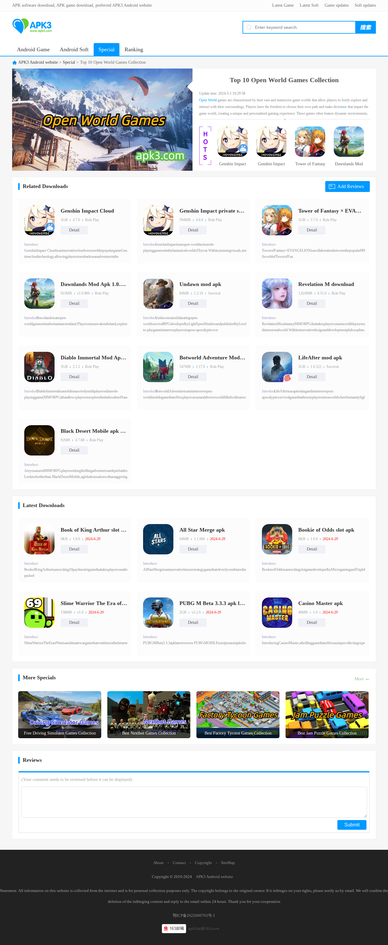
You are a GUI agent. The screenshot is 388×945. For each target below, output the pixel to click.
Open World (208, 100)
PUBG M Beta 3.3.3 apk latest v (212, 603)
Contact (179, 862)
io (342, 107)
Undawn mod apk (200, 284)
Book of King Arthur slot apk (94, 530)
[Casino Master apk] (277, 612)
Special (107, 49)
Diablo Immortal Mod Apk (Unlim (94, 358)
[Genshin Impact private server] (271, 155)
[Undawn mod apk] (158, 293)
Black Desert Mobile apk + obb (94, 431)
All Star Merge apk (202, 530)
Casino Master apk (320, 603)
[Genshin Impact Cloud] (232, 155)
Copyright (203, 862)
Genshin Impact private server (271, 166)
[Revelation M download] (277, 293)
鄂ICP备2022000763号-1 (194, 915)
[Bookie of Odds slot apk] (277, 539)
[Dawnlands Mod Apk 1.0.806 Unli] (349, 155)
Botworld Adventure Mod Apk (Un (212, 358)
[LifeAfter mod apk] (277, 367)
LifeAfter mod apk (320, 358)
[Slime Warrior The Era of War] (39, 612)
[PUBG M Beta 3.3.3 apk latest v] (158, 612)
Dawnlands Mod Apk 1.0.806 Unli (349, 166)
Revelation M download (326, 284)
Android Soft (74, 49)
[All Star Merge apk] (158, 539)
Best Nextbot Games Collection (149, 733)
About (158, 862)
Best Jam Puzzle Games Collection (327, 733)
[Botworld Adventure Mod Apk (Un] (158, 367)
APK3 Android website (38, 62)
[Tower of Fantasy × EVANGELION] (310, 155)
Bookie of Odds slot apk (326, 530)
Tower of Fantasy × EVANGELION (310, 166)
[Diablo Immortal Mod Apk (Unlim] (39, 367)
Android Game (33, 49)
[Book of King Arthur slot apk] (39, 539)
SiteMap (228, 862)
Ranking (134, 49)
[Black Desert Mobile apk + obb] (39, 440)
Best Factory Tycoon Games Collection (238, 733)
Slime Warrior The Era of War (94, 603)
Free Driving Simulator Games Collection (60, 733)
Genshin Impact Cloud (232, 166)
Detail (74, 230)
